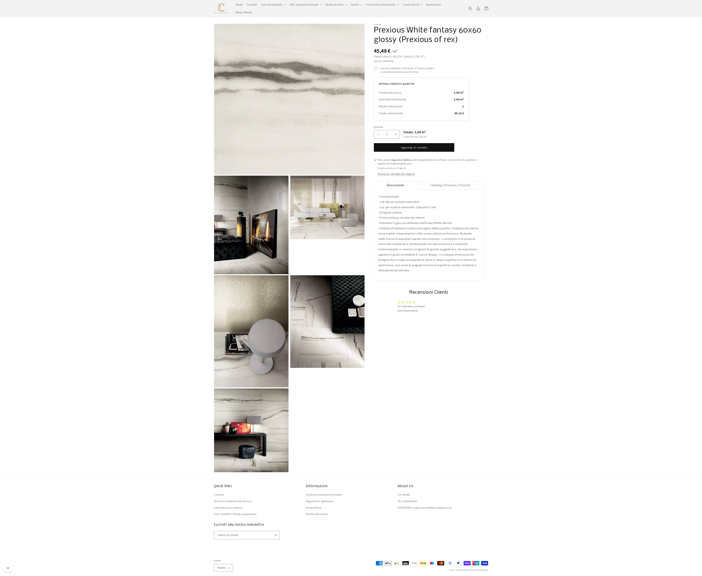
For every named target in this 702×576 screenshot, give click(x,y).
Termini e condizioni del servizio (233, 501)
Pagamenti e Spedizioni (319, 501)
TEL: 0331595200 (407, 501)
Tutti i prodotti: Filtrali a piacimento (235, 514)
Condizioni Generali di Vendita (324, 494)
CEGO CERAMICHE (463, 570)
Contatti (219, 494)
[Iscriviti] (275, 535)
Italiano (222, 567)
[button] (273, 4)
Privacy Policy (314, 507)
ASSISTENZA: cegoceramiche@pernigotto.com (425, 507)
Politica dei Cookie (317, 514)
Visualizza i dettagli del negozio (396, 173)
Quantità (378, 127)
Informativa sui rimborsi (228, 507)
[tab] (395, 186)
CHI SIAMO (404, 494)
